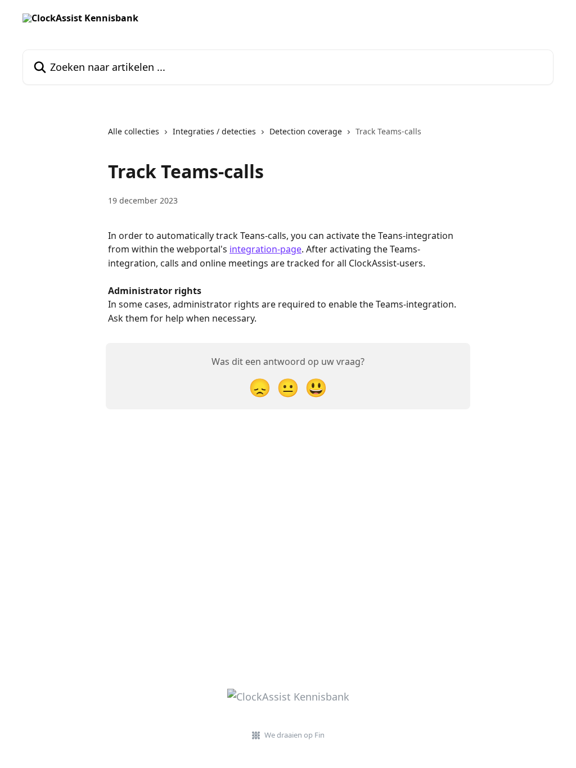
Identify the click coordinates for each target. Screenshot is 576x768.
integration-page (266, 249)
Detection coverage (305, 131)
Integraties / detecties (214, 131)
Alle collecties (133, 131)
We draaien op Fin (294, 735)
